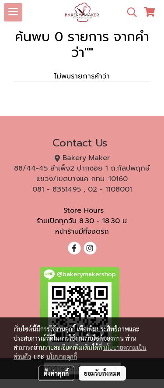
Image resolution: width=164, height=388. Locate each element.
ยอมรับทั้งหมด (102, 373)
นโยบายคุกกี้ (61, 356)
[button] (129, 12)
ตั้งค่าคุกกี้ (56, 373)
